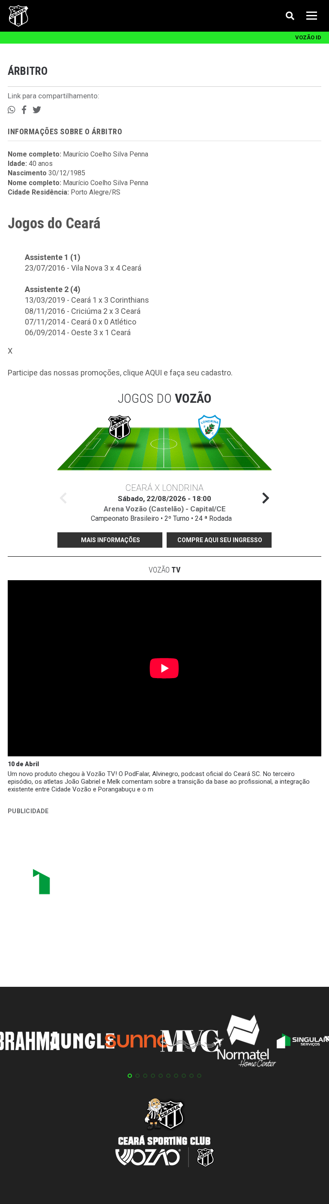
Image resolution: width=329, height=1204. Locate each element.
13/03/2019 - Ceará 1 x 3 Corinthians (87, 299)
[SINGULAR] (72, 885)
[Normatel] (247, 1042)
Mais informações (110, 540)
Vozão (164, 569)
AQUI (153, 372)
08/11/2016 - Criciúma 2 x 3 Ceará (83, 311)
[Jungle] (82, 1042)
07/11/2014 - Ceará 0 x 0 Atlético (80, 321)
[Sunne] (137, 1042)
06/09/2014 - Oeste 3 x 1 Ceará (78, 332)
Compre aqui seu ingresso (219, 540)
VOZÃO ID (308, 37)
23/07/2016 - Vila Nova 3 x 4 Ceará (83, 267)
